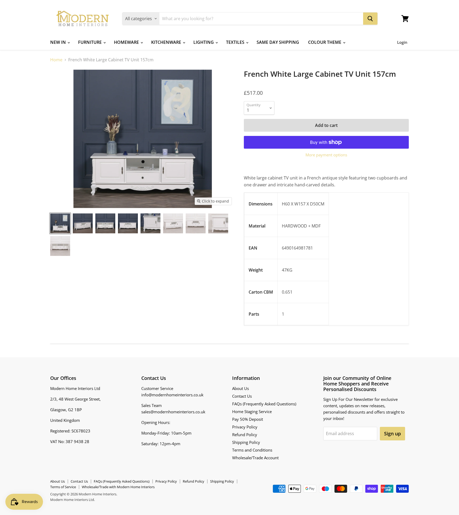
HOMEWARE (127, 42)
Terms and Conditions (252, 450)
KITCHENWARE (166, 42)
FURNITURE (90, 42)
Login (402, 42)
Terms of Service (63, 486)
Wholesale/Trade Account (255, 457)
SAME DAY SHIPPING (278, 42)
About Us (240, 388)
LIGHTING (204, 42)
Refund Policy (244, 434)
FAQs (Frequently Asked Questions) (264, 403)
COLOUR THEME (325, 42)
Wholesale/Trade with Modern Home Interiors (118, 486)
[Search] (370, 18)
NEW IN (58, 42)
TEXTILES (235, 42)
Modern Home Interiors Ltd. (72, 499)
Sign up (392, 433)
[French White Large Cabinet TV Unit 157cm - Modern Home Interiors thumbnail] (60, 223)
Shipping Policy (246, 442)
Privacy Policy (244, 427)
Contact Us (242, 396)
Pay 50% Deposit (247, 419)
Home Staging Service (252, 411)
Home (56, 59)
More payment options (326, 155)
